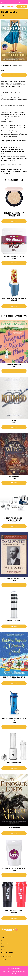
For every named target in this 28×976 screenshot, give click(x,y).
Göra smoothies (12, 65)
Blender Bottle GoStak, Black (14, 620)
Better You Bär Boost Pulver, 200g (14, 256)
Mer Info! (14, 75)
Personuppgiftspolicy (20, 971)
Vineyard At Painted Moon (14, 365)
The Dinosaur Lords (14, 827)
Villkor (13, 971)
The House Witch (14, 476)
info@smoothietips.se (21, 2)
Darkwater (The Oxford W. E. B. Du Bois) (14, 578)
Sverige (4, 2)
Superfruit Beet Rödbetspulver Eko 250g (14, 868)
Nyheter (4, 946)
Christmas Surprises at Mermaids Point (14, 677)
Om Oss (4, 949)
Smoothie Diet (5, 943)
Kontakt (9, 971)
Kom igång (21, 6)
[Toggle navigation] (3, 6)
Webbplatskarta (14, 973)
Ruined (14, 421)
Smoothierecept (5, 940)
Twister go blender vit (14, 762)
